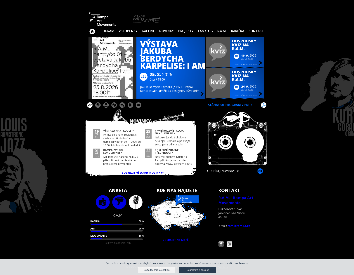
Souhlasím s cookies (198, 270)
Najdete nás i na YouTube (229, 244)
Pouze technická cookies (156, 270)
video (119, 202)
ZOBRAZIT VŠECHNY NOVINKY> (143, 172)
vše (89, 105)
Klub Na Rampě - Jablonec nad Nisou (92, 29)
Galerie (148, 31)
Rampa (95, 221)
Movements (98, 235)
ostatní (138, 105)
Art (93, 228)
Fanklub (205, 31)
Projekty (185, 31)
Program (106, 31)
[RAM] (124, 25)
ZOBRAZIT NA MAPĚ (176, 240)
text (136, 202)
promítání (130, 105)
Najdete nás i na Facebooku (221, 244)
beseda (122, 105)
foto (103, 202)
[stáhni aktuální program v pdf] (237, 109)
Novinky (166, 31)
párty (106, 105)
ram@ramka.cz (239, 226)
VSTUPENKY (128, 31)
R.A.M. (222, 31)
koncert (98, 105)
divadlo (114, 105)
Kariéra (237, 31)
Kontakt (256, 31)
